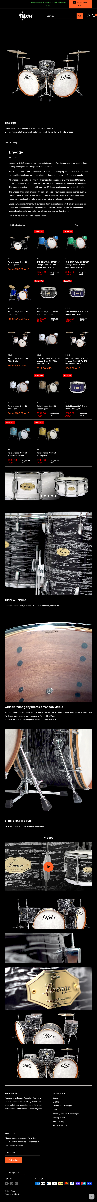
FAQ (55, 1110)
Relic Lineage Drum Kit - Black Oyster (18, 263)
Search (56, 1098)
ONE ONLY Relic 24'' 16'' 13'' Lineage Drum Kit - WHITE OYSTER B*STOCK (77, 361)
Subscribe (13, 1160)
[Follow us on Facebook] (7, 1183)
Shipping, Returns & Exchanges (66, 1113)
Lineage (15, 143)
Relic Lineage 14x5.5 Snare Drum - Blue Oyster (76, 312)
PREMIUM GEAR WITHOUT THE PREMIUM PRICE (48, 4)
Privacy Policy (59, 1117)
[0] (93, 15)
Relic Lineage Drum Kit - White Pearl (18, 407)
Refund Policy (58, 1121)
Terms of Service (60, 1125)
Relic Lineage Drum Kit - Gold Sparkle (47, 454)
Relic (10, 259)
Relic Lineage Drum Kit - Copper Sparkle (47, 407)
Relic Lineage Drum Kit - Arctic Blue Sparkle (18, 454)
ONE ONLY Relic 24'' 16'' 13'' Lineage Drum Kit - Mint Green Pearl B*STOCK (77, 264)
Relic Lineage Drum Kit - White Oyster (18, 359)
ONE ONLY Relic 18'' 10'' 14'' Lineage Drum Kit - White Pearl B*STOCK (48, 361)
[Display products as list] (87, 225)
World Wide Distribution (62, 1106)
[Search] (80, 16)
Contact (56, 1102)
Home (7, 143)
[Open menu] (6, 16)
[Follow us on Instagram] (11, 1183)
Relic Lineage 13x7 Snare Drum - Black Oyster (47, 312)
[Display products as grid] (83, 225)
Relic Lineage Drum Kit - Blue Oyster (18, 312)
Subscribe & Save (82, 4)
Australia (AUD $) (12, 1173)
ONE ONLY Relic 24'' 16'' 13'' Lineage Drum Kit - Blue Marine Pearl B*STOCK (48, 264)
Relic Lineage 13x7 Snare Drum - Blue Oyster (76, 407)
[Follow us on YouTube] (16, 1183)
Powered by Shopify (12, 1194)
